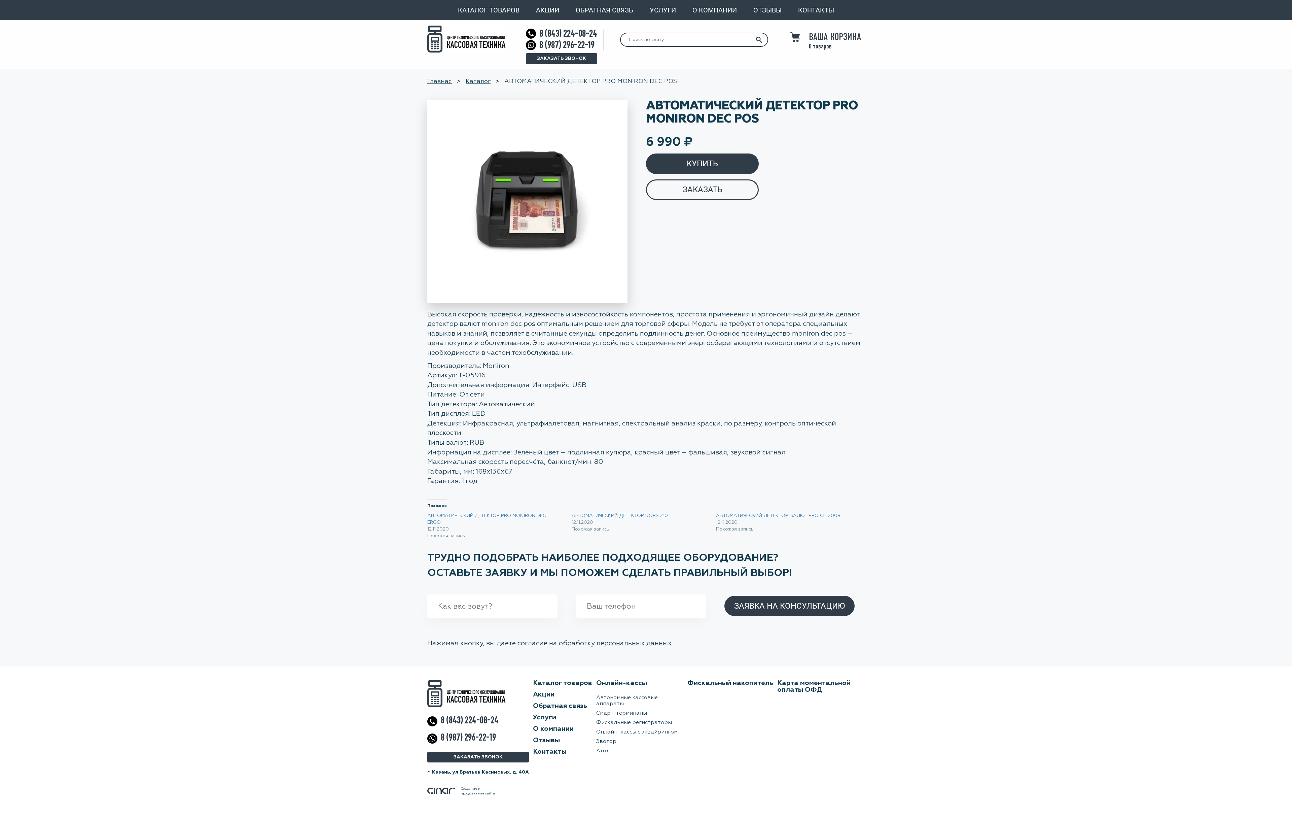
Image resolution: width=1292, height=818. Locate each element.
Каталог (478, 81)
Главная (439, 81)
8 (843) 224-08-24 (568, 33)
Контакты (816, 10)
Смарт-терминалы (621, 713)
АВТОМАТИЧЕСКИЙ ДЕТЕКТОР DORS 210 (620, 515)
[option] (527, 201)
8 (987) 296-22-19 (567, 45)
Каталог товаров (488, 10)
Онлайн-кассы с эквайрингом (637, 732)
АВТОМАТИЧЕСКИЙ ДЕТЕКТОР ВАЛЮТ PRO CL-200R (778, 515)
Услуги (663, 10)
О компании (714, 10)
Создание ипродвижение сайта (478, 791)
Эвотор (606, 741)
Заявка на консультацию (789, 606)
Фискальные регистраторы (634, 722)
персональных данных (634, 643)
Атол (603, 751)
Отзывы (767, 10)
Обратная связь (604, 10)
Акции (547, 10)
